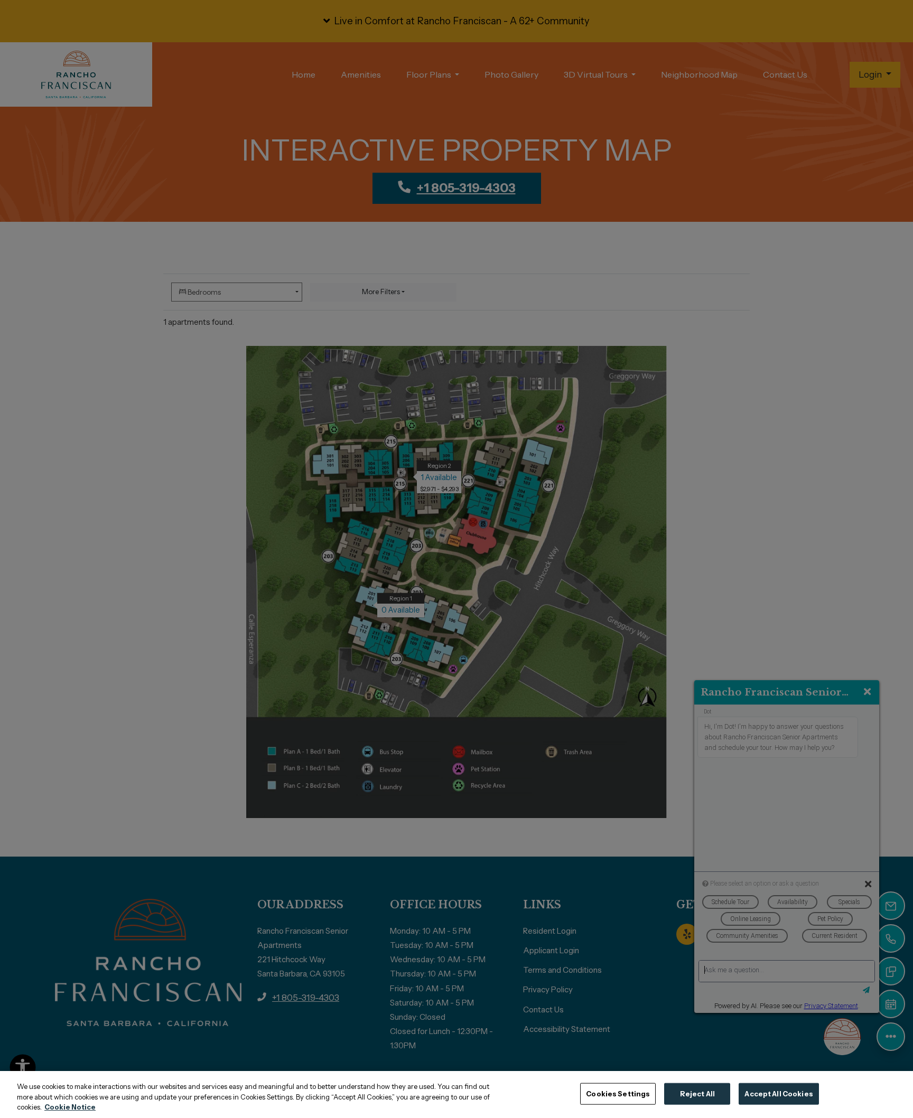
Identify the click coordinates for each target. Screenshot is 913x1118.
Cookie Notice (70, 1107)
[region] (456, 1094)
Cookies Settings (618, 1093)
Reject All (697, 1093)
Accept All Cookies (778, 1093)
